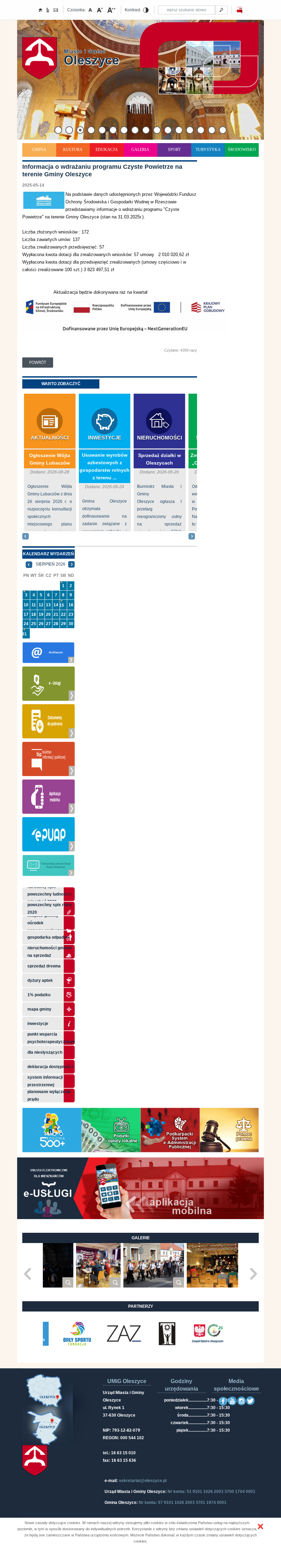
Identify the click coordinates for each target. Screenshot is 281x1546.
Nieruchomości (159, 438)
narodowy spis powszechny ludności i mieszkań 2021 (49, 894)
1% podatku (39, 994)
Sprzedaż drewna (44, 966)
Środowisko (242, 149)
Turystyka (208, 149)
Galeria (140, 149)
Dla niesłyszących (44, 1052)
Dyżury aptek (40, 980)
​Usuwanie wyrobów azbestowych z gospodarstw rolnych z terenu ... (105, 466)
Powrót (37, 362)
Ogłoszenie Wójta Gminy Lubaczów (49, 459)
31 (24, 634)
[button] (260, 1526)
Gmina (39, 149)
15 (61, 605)
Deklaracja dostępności (50, 1066)
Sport (174, 149)
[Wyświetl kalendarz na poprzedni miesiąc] (29, 564)
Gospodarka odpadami (49, 937)
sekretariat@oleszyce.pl (143, 1480)
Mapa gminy (39, 1009)
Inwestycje (104, 438)
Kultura (73, 149)
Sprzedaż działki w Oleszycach (159, 459)
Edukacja (107, 149)
